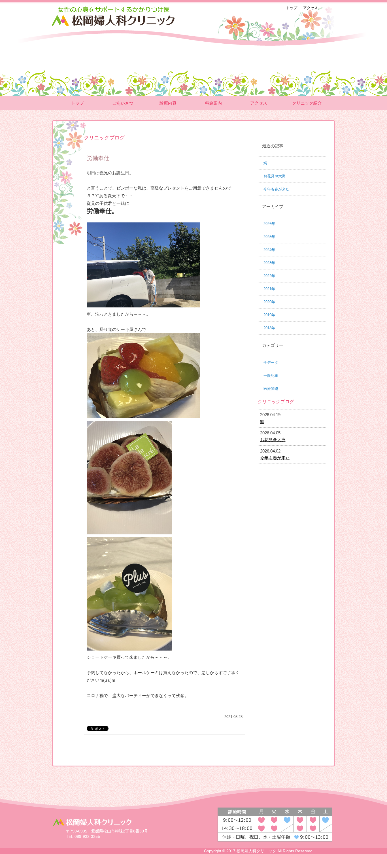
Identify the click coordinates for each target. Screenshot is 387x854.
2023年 (269, 263)
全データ (270, 362)
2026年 (269, 224)
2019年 (269, 315)
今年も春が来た (276, 189)
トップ (291, 8)
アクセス (310, 8)
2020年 (269, 302)
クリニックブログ (276, 401)
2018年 (269, 328)
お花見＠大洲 (274, 176)
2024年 (269, 250)
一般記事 (270, 375)
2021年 (269, 289)
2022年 (269, 276)
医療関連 (270, 388)
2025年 (269, 237)
